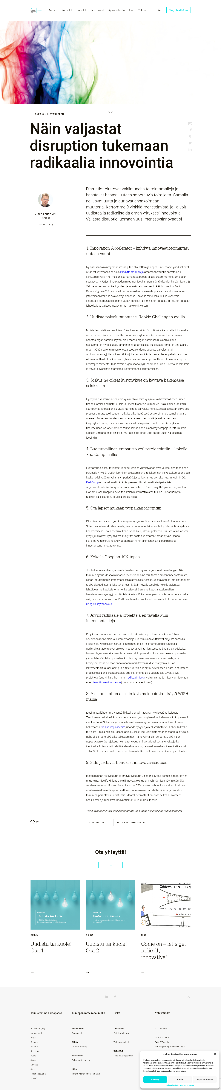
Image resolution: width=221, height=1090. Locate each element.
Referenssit (97, 10)
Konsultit (67, 10)
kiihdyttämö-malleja (132, 271)
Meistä (53, 10)
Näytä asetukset (205, 1079)
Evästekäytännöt (121, 1033)
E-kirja (34, 935)
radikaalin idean (136, 677)
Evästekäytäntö (172, 1085)
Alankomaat (36, 1033)
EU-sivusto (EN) (38, 1028)
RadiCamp (92, 482)
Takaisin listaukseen (49, 114)
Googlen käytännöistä (99, 604)
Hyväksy (155, 1079)
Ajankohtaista (116, 10)
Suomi (33, 1069)
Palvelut (81, 10)
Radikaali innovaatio (131, 822)
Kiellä (180, 1079)
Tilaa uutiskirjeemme (123, 1055)
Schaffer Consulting (81, 1060)
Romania (35, 1051)
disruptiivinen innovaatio (106, 682)
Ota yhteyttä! (177, 10)
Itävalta (34, 1046)
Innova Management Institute (86, 1074)
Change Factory (79, 1046)
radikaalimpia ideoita (113, 727)
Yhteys (142, 10)
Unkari (34, 1078)
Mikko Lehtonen (45, 214)
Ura (131, 10)
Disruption (96, 822)
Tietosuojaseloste (187, 1085)
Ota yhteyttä (45, 225)
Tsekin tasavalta (38, 1074)
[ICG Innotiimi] (36, 10)
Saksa (33, 1060)
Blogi (144, 935)
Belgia (33, 1037)
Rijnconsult (77, 1033)
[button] (214, 1054)
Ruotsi (34, 1055)
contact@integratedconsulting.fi (170, 1046)
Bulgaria (34, 1042)
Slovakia (34, 1065)
